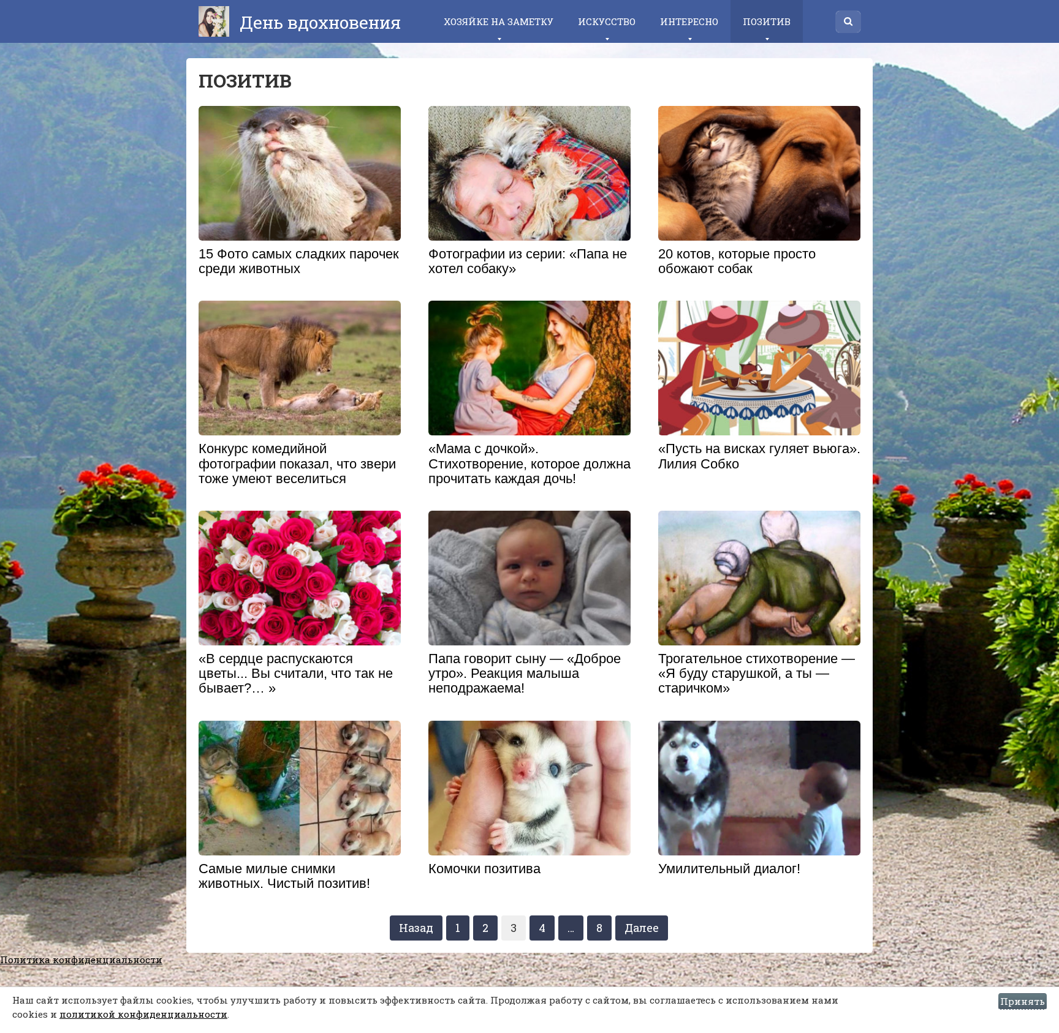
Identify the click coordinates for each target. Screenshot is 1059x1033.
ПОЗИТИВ (767, 21)
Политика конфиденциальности (81, 959)
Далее (641, 927)
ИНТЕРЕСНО (689, 21)
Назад (416, 927)
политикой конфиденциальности (143, 1014)
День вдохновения (318, 22)
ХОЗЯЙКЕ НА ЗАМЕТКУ (498, 21)
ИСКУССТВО (607, 21)
